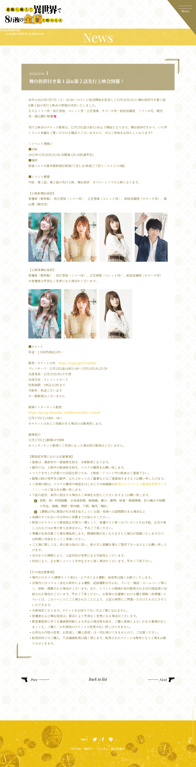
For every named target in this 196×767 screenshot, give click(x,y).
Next (163, 679)
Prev (34, 679)
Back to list (98, 679)
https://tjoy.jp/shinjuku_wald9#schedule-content (64, 412)
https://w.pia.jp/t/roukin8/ (78, 363)
